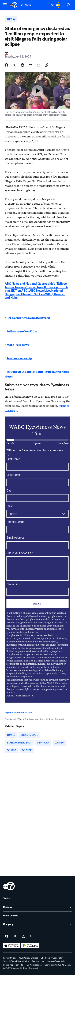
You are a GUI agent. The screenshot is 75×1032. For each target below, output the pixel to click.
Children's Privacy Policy (52, 958)
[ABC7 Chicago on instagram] (23, 936)
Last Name (13, 474)
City (8, 490)
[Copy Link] (47, 65)
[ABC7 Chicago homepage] (13, 5)
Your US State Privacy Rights (16, 961)
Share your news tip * (19, 553)
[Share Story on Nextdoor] (30, 65)
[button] (5, 4)
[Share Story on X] (14, 65)
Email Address (15, 537)
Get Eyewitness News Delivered (28, 318)
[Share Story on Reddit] (22, 65)
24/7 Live (26, 5)
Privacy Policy (9, 958)
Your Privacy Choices (28, 958)
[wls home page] (9, 886)
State (9, 506)
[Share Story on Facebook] (6, 65)
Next (37, 603)
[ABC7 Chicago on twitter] (15, 936)
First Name (13, 459)
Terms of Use (38, 961)
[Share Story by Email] (39, 65)
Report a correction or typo (18, 712)
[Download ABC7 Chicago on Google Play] (30, 945)
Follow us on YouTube (22, 331)
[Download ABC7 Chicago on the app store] (11, 945)
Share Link (13, 584)
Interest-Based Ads (56, 961)
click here (27, 695)
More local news (18, 345)
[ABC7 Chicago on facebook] (6, 936)
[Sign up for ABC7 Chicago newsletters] (31, 936)
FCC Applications (34, 965)
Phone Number (15, 521)
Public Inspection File (13, 965)
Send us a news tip (19, 358)
